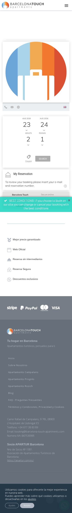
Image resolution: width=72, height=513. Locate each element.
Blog (10, 393)
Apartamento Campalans (23, 372)
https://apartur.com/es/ (20, 460)
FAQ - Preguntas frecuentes (25, 400)
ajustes (32, 499)
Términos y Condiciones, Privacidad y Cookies (36, 406)
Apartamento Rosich (20, 386)
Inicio (11, 358)
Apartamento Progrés (21, 379)
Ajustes (12, 505)
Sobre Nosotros (17, 365)
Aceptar (27, 505)
